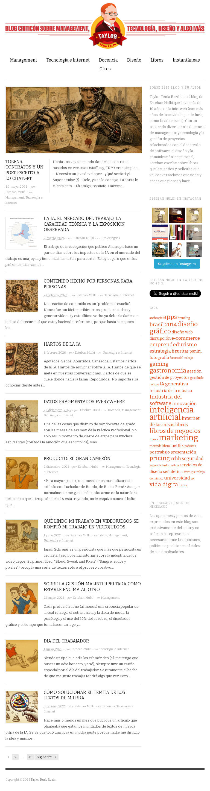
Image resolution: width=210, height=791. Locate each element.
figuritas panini (187, 351)
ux (192, 478)
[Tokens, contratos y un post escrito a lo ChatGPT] (73, 122)
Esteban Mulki (15, 192)
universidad (177, 478)
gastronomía (168, 370)
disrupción (160, 338)
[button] (160, 215)
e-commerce (185, 338)
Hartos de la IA (62, 344)
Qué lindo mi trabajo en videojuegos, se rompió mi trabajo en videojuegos (91, 524)
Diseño (134, 60)
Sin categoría (111, 238)
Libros (157, 60)
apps (170, 317)
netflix (177, 445)
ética (184, 485)
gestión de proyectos (169, 377)
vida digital (165, 484)
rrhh (176, 458)
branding (184, 318)
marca (154, 439)
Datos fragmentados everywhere (84, 401)
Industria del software (166, 400)
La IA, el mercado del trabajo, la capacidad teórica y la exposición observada (84, 224)
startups (189, 472)
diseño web (182, 332)
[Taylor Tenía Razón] (105, 25)
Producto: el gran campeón (77, 458)
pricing (160, 458)
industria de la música (171, 390)
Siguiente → (46, 757)
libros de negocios (175, 431)
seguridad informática (164, 465)
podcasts (190, 446)
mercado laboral (160, 446)
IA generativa (174, 384)
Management (23, 60)
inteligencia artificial (172, 413)
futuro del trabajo (181, 358)
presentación (183, 452)
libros (181, 425)
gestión (194, 371)
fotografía (159, 357)
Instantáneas (186, 60)
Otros (105, 69)
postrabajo (160, 452)
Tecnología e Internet (68, 60)
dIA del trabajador (66, 641)
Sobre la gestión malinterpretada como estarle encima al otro (92, 586)
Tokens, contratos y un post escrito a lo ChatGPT (24, 170)
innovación (184, 403)
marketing (178, 438)
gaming (159, 364)
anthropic (156, 318)
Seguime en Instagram (177, 264)
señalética (173, 471)
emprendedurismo (173, 344)
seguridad (193, 458)
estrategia (160, 351)
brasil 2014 (163, 324)
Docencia (108, 60)
